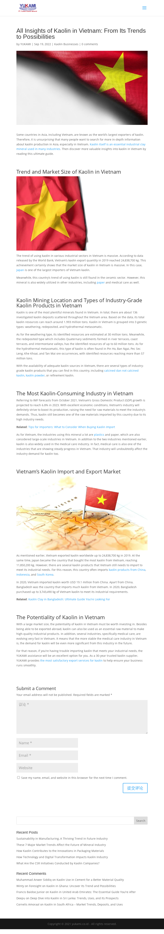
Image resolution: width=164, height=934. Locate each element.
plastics (99, 434)
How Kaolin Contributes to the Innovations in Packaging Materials (60, 851)
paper (101, 282)
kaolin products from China (127, 570)
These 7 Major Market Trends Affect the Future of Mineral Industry (61, 845)
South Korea (45, 574)
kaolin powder (35, 375)
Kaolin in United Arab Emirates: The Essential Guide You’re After (93, 892)
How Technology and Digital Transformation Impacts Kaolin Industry (62, 857)
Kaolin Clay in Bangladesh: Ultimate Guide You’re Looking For (69, 599)
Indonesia (23, 574)
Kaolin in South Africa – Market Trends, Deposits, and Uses (83, 904)
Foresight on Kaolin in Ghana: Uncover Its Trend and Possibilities (72, 886)
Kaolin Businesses (66, 44)
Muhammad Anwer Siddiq (34, 880)
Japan (20, 270)
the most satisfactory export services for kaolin (71, 660)
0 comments (90, 44)
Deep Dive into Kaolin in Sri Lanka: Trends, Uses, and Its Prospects (74, 898)
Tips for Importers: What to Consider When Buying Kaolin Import (71, 427)
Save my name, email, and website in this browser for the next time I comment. (74, 778)
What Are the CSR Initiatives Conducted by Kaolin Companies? (57, 863)
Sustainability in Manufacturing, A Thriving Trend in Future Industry (62, 838)
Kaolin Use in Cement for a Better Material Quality (90, 880)
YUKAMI (25, 44)
